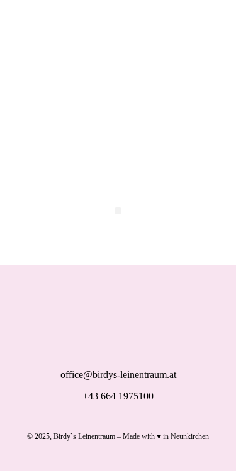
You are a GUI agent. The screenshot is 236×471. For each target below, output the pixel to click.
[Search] (155, 32)
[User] (81, 32)
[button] (118, 210)
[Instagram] (168, 309)
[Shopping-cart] (118, 32)
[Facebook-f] (127, 309)
